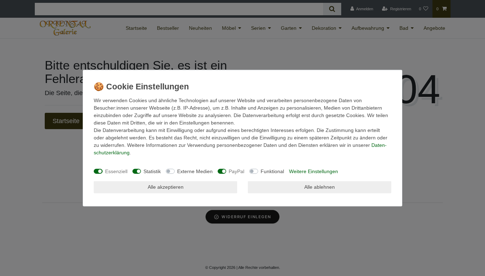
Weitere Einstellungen (313, 171)
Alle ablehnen (319, 187)
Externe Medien (195, 171)
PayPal (236, 171)
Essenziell (116, 171)
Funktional (272, 171)
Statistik (152, 171)
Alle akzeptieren (166, 187)
